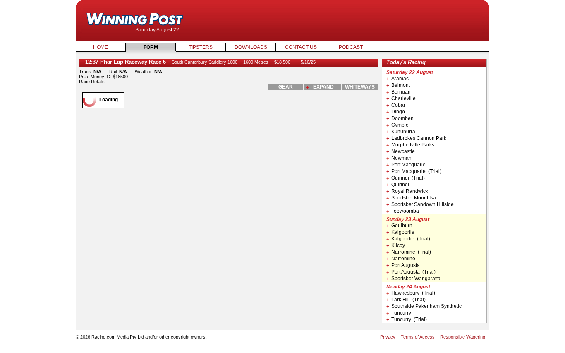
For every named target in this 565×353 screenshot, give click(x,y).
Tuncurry (401, 313)
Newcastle (403, 151)
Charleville (403, 98)
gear (285, 87)
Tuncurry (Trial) (409, 319)
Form (151, 47)
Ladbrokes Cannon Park (418, 138)
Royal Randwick (409, 191)
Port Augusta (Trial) (413, 272)
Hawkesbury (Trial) (413, 293)
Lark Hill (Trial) (408, 300)
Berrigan (401, 92)
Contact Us (301, 47)
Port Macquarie (408, 165)
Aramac (400, 79)
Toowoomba (405, 211)
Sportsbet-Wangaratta (416, 278)
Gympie (400, 125)
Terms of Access (418, 336)
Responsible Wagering (462, 336)
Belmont (400, 85)
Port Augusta (405, 265)
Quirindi (400, 184)
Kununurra (403, 131)
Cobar (398, 105)
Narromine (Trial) (411, 252)
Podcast (351, 47)
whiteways (360, 87)
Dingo (398, 112)
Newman (401, 158)
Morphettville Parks (412, 145)
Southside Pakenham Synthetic (426, 306)
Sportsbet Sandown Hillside (422, 204)
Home (100, 47)
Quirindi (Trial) (408, 178)
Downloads (251, 47)
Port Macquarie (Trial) (416, 171)
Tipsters (201, 47)
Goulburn (401, 225)
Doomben (402, 118)
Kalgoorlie (402, 232)
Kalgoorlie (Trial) (410, 239)
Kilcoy (398, 245)
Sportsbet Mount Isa (413, 198)
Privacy (387, 336)
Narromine (403, 259)
